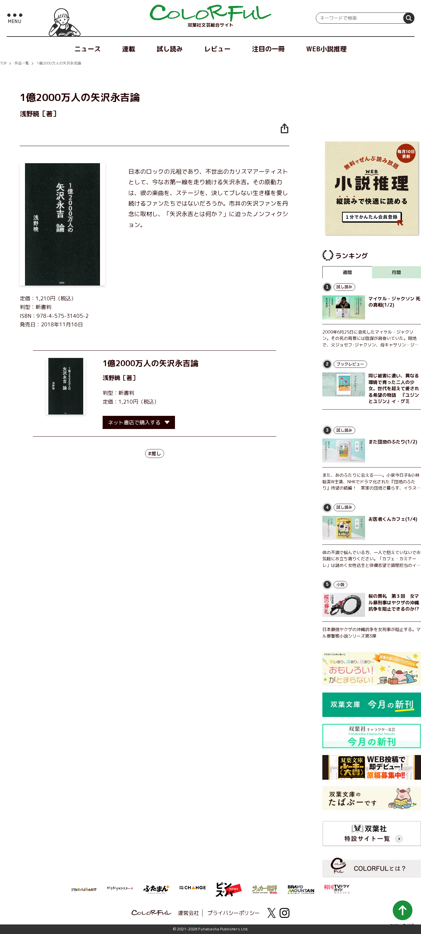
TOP (3, 63)
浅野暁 (111, 378)
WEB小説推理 (326, 48)
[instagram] (284, 913)
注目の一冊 (268, 48)
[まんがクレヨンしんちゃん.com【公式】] (84, 889)
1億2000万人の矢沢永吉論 (59, 63)
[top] (210, 13)
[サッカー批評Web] (265, 888)
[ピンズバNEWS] (228, 886)
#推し (154, 453)
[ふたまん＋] (156, 889)
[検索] (408, 18)
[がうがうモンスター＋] (120, 889)
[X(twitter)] (271, 913)
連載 (128, 48)
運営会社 (188, 913)
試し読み (170, 48)
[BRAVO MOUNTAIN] (301, 889)
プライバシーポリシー (233, 913)
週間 (347, 272)
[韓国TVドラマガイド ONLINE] (337, 888)
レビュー (217, 48)
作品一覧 (21, 63)
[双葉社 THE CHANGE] (192, 889)
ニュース (87, 48)
